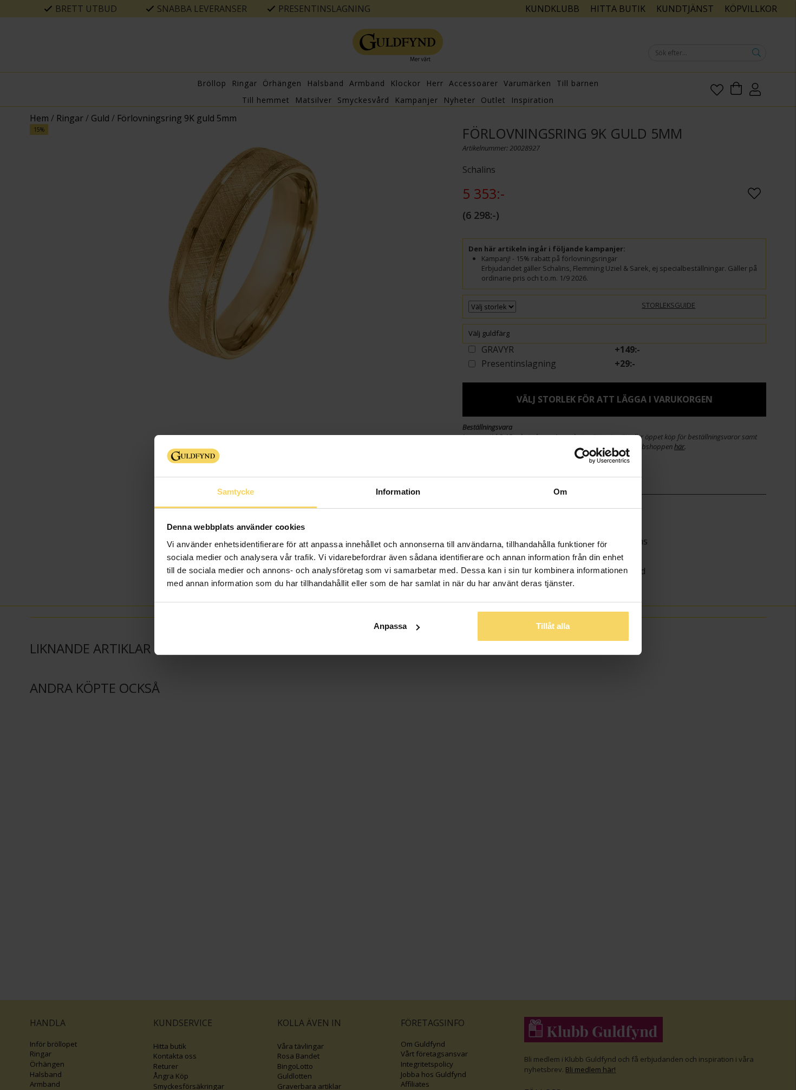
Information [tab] (398, 491)
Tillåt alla (553, 626)
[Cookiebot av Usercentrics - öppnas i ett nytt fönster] (582, 455)
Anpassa (390, 626)
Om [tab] (560, 491)
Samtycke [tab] (236, 491)
